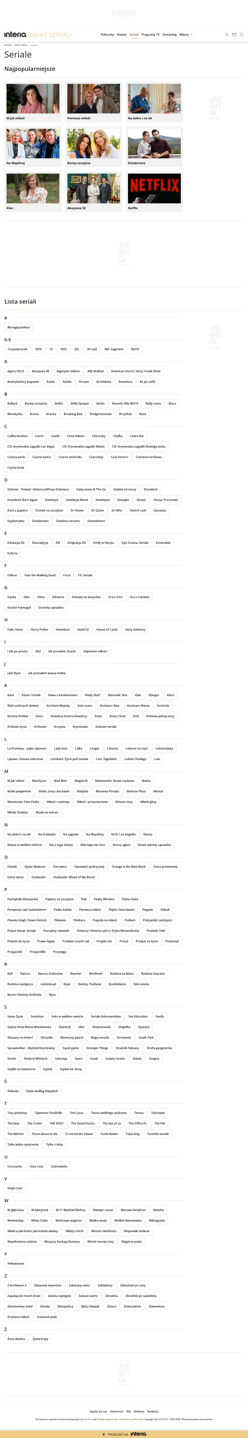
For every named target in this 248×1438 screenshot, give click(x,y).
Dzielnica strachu (68, 521)
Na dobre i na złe (19, 834)
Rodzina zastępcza (20, 984)
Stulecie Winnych (35, 1059)
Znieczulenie (132, 1306)
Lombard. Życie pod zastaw (69, 759)
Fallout (12, 575)
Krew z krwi (117, 716)
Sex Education (138, 1016)
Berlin (100, 403)
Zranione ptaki (47, 1317)
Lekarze (112, 748)
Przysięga (59, 952)
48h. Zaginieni (113, 349)
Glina (40, 597)
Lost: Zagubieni (106, 759)
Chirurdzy (99, 436)
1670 (38, 349)
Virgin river (15, 1188)
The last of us (112, 1123)
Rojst (67, 984)
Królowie (40, 727)
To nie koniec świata (79, 1134)
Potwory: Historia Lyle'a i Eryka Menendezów (108, 931)
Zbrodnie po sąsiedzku (141, 1296)
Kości (39, 716)
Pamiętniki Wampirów (22, 899)
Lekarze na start (137, 748)
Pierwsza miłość (90, 910)
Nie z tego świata (61, 845)
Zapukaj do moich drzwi (23, 1296)
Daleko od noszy (124, 489)
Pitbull (165, 910)
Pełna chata (130, 899)
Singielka (124, 1027)
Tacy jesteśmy (17, 1113)
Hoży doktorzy (135, 629)
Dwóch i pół (138, 510)
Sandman (37, 1016)
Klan (138, 695)
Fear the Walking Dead (40, 575)
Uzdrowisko (59, 1166)
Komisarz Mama (138, 706)
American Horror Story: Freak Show (135, 371)
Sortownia (124, 1037)
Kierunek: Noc (117, 695)
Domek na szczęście (49, 510)
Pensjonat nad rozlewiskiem (26, 910)
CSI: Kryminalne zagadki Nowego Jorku (138, 446)
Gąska (11, 597)
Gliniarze (58, 597)
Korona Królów (17, 716)
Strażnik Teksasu (127, 1048)
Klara (170, 695)
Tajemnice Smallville (48, 1113)
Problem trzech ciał (75, 941)
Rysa (52, 995)
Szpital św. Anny (71, 1069)
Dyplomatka (15, 521)
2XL (76, 349)
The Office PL (138, 1123)
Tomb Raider (109, 1134)
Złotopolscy (65, 1306)
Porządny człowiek (56, 931)
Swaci (78, 1059)
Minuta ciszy (124, 802)
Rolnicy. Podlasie (89, 984)
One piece (60, 867)
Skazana (144, 1027)
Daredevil (150, 489)
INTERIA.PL (163, 1419)
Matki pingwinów (19, 791)
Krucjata (59, 727)
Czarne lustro (41, 457)
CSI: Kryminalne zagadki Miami (83, 446)
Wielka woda (98, 1220)
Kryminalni (80, 727)
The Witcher (15, 1134)
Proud (124, 941)
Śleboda (13, 1091)
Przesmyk (172, 941)
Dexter (141, 500)
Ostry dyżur (15, 877)
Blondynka (14, 414)
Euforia (12, 553)
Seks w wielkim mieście (67, 1016)
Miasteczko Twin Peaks (23, 802)
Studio (11, 1059)
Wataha (158, 1210)
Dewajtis (123, 500)
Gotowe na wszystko (86, 597)
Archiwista (103, 382)
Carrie (39, 436)
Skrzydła (46, 1037)
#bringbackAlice (18, 327)
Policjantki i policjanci (157, 920)
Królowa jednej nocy (160, 716)
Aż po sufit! (147, 382)
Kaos (10, 695)
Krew (98, 716)
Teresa (139, 1113)
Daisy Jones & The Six (91, 489)
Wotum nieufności (103, 1231)
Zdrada (45, 1306)
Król (136, 716)
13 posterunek (17, 349)
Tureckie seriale (158, 1134)
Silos (81, 1027)
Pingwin (147, 910)
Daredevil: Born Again (22, 500)
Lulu (157, 759)
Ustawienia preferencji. (131, 1419)
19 (50, 349)
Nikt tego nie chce (92, 845)
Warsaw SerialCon (133, 1210)
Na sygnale (70, 834)
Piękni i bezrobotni (122, 910)
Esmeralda (163, 543)
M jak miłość (16, 781)
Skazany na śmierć (20, 1037)
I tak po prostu (17, 651)
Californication (17, 436)
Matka (146, 781)
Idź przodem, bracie (62, 651)
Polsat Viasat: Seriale (21, 931)
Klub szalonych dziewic (23, 706)
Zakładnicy (105, 1285)
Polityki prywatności (107, 1419)
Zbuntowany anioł (19, 1306)
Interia (7, 45)
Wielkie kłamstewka (127, 1220)
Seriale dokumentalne (106, 1016)
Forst (66, 575)
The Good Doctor (83, 1123)
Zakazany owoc (79, 1285)
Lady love (60, 748)
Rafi (10, 974)
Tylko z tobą (54, 1144)
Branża (51, 414)
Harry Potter (39, 629)
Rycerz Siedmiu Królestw (24, 995)
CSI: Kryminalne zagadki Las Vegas (31, 446)
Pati (83, 899)
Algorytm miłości (68, 371)
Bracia (34, 414)
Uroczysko (14, 1166)
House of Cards (107, 629)
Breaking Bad (73, 414)
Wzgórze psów (131, 1242)
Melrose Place (136, 791)
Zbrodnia (111, 1296)
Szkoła (137, 1059)
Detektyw (51, 500)
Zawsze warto (88, 1296)
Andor (50, 382)
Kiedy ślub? (92, 695)
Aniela (67, 382)
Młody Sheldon (17, 812)
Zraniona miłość (18, 1317)
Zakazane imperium (47, 1285)
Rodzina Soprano (153, 974)
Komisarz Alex (109, 706)
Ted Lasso (77, 1113)
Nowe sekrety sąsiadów (154, 845)
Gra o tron (115, 597)
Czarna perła (16, 457)
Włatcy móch (75, 1231)
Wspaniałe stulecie (136, 1231)
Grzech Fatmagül (19, 608)
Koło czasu (85, 706)
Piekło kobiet (63, 910)
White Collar (39, 1220)
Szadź (94, 1059)
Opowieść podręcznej (89, 867)
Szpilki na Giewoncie (21, 1069)
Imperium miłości (95, 651)
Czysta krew (15, 468)
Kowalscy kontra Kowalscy (69, 716)
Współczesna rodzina (22, 1242)
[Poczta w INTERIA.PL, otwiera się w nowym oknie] (234, 34)
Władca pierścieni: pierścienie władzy (32, 1231)
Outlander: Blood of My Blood (74, 877)
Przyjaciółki (37, 952)
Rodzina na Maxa (122, 974)
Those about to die (44, 1134)
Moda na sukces (47, 812)
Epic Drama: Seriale (135, 543)
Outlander (39, 877)
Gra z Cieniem (139, 597)
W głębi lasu (15, 1210)
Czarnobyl (96, 457)
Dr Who (117, 510)
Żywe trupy (40, 1339)
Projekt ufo (104, 941)
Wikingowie (157, 1220)
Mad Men (60, 781)
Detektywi (103, 500)
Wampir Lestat (103, 1210)
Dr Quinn (97, 510)
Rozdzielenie (117, 984)
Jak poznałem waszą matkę (47, 673)
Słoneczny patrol (71, 1037)
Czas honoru (119, 457)
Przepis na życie (147, 941)
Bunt (142, 414)
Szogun (154, 1059)
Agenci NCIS (15, 371)
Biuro (172, 403)
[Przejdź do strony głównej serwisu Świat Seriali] (49, 34)
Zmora (111, 1306)
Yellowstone (15, 1264)
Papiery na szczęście (59, 899)
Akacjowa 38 (40, 371)
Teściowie (158, 1113)
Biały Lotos (153, 403)
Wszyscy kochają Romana (62, 1242)
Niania (147, 834)
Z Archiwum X (17, 1285)
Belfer (59, 403)
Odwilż (12, 867)
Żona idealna (16, 1339)
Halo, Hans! (15, 629)
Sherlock (65, 1027)
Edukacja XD (16, 543)
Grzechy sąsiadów (51, 608)
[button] (186, 34)
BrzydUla (125, 414)
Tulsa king (132, 1134)
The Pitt (160, 1123)
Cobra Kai (136, 436)
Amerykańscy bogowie (23, 382)
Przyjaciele (14, 952)
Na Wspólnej (94, 834)
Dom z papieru (17, 510)
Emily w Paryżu (103, 543)
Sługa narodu (100, 1037)
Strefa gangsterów (159, 1048)
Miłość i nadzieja (58, 802)
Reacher (76, 974)
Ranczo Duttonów (50, 974)
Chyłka (118, 436)
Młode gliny (148, 802)
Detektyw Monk (77, 500)
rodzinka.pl (48, 984)
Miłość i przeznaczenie (92, 802)
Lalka (78, 748)
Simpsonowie (101, 1027)
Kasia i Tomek (31, 695)
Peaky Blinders (104, 899)
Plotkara (79, 920)
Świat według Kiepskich (42, 1091)
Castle (55, 436)
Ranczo (25, 974)
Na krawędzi (47, 834)
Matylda (82, 791)
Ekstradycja (40, 543)
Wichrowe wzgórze (69, 1220)
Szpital (47, 1069)
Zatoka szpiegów (59, 1296)
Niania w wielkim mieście (24, 845)
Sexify (160, 1016)
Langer (94, 748)
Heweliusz (63, 629)
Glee (27, 597)
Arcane (84, 382)
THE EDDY (57, 1123)
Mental (158, 791)
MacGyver (39, 781)
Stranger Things (97, 1048)
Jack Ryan (14, 673)
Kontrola (163, 706)
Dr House (77, 510)
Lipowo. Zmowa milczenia (25, 759)
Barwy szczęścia (36, 403)
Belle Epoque (80, 403)
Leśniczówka (164, 748)
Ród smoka (141, 984)
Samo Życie (15, 1016)
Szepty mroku (115, 1059)
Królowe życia (17, 727)
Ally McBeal (95, 371)
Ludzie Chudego (135, 759)
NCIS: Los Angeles (123, 834)
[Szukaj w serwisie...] (227, 34)
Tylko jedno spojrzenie (22, 1144)
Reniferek (95, 974)
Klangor (154, 695)
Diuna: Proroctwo (166, 500)
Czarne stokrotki (70, 457)
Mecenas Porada (107, 791)
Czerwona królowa (149, 457)
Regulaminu (85, 1419)
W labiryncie (39, 1210)
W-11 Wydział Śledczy (70, 1210)
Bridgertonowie (100, 414)
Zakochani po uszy (133, 1285)
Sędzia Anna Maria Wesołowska (29, 1027)
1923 (63, 349)
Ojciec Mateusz (35, 867)
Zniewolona (156, 1306)
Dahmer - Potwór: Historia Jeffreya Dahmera (38, 489)
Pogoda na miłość (105, 920)
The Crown (34, 1123)
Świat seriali (21, 45)
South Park (146, 1037)
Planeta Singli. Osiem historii (26, 920)
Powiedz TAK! (156, 931)
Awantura (125, 382)
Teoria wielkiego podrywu (109, 1113)
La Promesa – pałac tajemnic (26, 748)
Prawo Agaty (46, 941)
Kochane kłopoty (58, 706)
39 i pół (92, 349)
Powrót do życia (18, 941)
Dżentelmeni (96, 521)
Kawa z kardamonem (62, 695)
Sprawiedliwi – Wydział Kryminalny (31, 1048)
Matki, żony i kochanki (54, 791)
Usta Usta (36, 1166)
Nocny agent (121, 845)
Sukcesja (61, 1059)
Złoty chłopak (90, 1306)
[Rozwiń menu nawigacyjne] (241, 34)
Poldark (130, 920)
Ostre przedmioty (165, 867)
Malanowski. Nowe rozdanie (114, 781)
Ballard (12, 403)
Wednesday (15, 1220)
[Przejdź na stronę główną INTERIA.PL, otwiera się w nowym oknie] (15, 34)
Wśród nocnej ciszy (100, 1242)
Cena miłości (75, 436)
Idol (38, 651)
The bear (13, 1123)
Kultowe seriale (106, 727)
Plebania (60, 920)
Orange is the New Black (129, 867)
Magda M (81, 781)
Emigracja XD (77, 543)
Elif (58, 543)
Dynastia (160, 510)
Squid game (71, 1048)
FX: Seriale (85, 575)
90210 (135, 349)
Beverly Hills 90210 (125, 403)
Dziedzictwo (40, 521)
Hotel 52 (83, 629)
